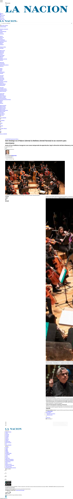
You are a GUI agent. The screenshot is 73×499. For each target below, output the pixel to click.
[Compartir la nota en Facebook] (5, 201)
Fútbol (1, 68)
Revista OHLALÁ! (3, 105)
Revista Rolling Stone (4, 110)
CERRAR (1, 0)
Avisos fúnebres (3, 95)
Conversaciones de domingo (5, 99)
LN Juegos (2, 75)
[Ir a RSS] (5, 479)
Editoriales (2, 62)
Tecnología (2, 78)
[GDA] (8, 493)
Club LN (2, 18)
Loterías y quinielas (3, 81)
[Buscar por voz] (72, 23)
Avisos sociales (3, 97)
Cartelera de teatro (3, 90)
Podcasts (1, 82)
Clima (1, 30)
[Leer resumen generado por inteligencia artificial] (5, 196)
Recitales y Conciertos (51, 413)
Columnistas (2, 63)
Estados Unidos (3, 47)
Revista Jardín (2, 111)
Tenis (1, 70)
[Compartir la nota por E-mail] (8, 201)
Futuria (1, 36)
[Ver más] (46, 416)
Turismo (1, 76)
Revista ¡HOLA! (2, 106)
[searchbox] (36, 23)
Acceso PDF (2, 93)
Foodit (2, 16)
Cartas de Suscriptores (4, 64)
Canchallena (2, 72)
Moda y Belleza (3, 84)
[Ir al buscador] (6, 5)
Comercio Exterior (3, 41)
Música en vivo (49, 414)
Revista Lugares (3, 107)
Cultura (1, 54)
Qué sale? (2, 87)
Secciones (3, 15)
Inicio (2, 13)
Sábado (1, 100)
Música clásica (48, 412)
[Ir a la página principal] (36, 12)
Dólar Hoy (2, 37)
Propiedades (2, 39)
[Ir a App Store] (8, 485)
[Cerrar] (16, 21)
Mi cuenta (3, 19)
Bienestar (2, 56)
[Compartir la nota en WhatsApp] (7, 198)
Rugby (1, 69)
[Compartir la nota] (5, 198)
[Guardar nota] (7, 196)
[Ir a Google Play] (8, 483)
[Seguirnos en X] (5, 473)
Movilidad (2, 42)
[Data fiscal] (6, 497)
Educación (2, 52)
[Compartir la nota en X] (7, 201)
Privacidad (22, 490)
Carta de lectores (3, 98)
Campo (1, 38)
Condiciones (18, 490)
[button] (36, 77)
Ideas (1, 101)
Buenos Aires (2, 50)
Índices (1, 43)
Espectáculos (12, 139)
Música (16, 139)
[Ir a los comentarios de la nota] (8, 196)
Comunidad (2, 55)
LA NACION (7, 139)
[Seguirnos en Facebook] (5, 470)
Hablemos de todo (3, 58)
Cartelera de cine (3, 88)
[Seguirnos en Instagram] (5, 476)
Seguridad (2, 51)
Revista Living (2, 109)
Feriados (1, 80)
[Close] (5, 422)
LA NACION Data (3, 31)
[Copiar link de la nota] (5, 199)
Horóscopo (2, 79)
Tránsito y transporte (4, 29)
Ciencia (1, 57)
